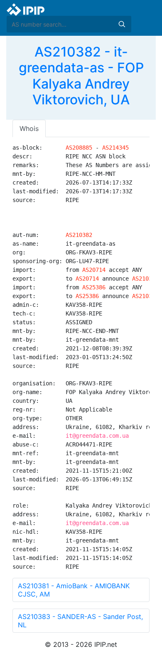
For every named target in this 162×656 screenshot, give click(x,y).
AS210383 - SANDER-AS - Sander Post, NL (80, 620)
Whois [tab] (29, 128)
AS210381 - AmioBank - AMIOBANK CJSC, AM (74, 590)
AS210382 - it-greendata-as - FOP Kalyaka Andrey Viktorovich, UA (81, 76)
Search (121, 24)
